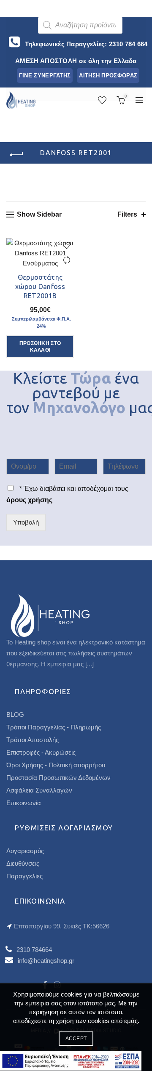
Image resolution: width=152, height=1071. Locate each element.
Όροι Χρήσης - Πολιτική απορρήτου (55, 765)
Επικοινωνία (23, 802)
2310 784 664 (128, 44)
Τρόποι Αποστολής (32, 739)
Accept (76, 1039)
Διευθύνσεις (22, 863)
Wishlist (107, 96)
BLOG (15, 714)
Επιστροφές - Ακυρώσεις (41, 752)
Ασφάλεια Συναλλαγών (39, 790)
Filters (127, 214)
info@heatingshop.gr (46, 960)
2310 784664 (34, 949)
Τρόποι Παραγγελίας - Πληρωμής (53, 727)
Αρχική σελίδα (76, 180)
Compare (66, 260)
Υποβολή (26, 522)
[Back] (16, 154)
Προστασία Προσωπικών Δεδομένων (58, 777)
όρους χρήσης (29, 500)
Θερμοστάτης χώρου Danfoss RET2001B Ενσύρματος (40, 291)
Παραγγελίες (24, 876)
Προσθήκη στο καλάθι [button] (40, 346)
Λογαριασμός (25, 850)
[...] (89, 664)
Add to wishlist (66, 245)
